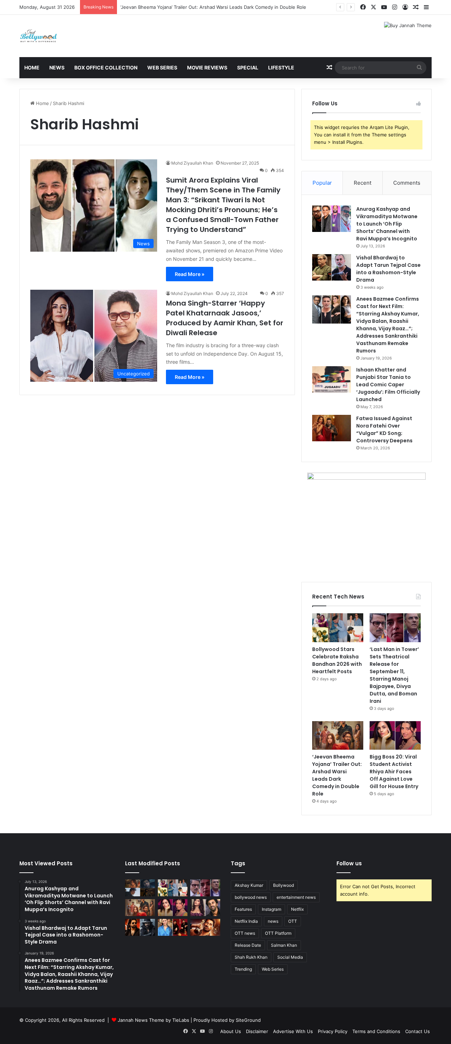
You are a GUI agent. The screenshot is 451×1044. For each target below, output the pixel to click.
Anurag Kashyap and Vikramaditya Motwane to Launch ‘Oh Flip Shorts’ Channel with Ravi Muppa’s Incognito (387, 223)
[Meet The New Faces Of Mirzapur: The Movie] (140, 887)
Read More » (189, 274)
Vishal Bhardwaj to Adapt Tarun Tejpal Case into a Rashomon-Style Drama (388, 268)
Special (247, 67)
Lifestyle (281, 67)
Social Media (290, 957)
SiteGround (248, 1020)
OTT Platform (278, 933)
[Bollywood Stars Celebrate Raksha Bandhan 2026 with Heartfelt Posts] (337, 627)
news (273, 921)
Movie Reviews (207, 67)
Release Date (248, 945)
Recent (362, 182)
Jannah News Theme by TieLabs (153, 1020)
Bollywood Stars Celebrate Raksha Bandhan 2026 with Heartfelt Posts (337, 660)
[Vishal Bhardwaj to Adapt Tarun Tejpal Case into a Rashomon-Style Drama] (331, 267)
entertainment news (296, 897)
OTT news (245, 933)
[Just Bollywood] (38, 36)
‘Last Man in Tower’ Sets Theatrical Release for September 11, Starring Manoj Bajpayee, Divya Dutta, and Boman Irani (394, 675)
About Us (230, 1031)
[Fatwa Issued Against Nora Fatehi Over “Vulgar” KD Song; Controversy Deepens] (331, 428)
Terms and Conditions (376, 1031)
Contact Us (417, 1031)
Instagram (271, 909)
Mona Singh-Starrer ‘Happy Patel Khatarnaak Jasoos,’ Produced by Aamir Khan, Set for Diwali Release (224, 318)
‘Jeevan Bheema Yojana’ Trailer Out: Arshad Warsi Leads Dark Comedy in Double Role (213, 7)
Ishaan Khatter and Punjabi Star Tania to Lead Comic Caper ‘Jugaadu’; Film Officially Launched (388, 384)
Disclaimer (257, 1031)
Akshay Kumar (249, 885)
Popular (322, 182)
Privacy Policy (332, 1031)
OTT (292, 921)
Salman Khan (284, 945)
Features (243, 909)
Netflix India (246, 921)
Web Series (162, 67)
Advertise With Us (293, 1031)
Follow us (349, 863)
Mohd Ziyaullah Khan (192, 163)
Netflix (297, 909)
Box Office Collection (105, 67)
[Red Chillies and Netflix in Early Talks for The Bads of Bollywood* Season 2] (205, 927)
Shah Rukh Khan (251, 957)
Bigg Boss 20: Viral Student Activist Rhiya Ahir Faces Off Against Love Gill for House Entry (394, 771)
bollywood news (251, 897)
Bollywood (283, 885)
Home (31, 67)
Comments (406, 182)
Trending (243, 969)
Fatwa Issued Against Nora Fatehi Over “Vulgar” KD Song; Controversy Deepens (384, 429)
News (56, 67)
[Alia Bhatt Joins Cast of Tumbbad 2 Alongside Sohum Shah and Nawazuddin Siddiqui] (173, 927)
